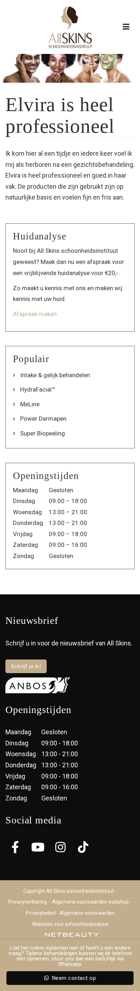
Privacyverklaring (27, 902)
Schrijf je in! (26, 666)
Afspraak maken (35, 314)
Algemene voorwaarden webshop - (92, 902)
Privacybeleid (40, 913)
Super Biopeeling (42, 433)
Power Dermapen (43, 418)
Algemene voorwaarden (87, 913)
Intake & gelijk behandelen (55, 375)
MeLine (29, 404)
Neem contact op (73, 978)
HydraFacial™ (38, 389)
